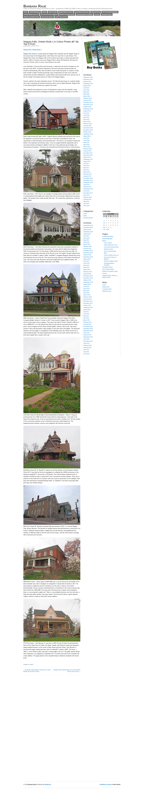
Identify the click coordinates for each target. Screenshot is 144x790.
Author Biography (35, 12)
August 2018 (87, 136)
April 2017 (86, 170)
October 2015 (87, 186)
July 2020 (86, 88)
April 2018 (86, 144)
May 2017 (86, 167)
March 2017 (86, 172)
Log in (104, 285)
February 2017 (87, 174)
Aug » (108, 229)
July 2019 (86, 113)
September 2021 (88, 77)
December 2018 (88, 128)
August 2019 (87, 111)
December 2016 (88, 178)
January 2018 (87, 151)
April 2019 (86, 119)
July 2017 (86, 163)
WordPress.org (106, 291)
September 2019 (88, 109)
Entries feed (105, 287)
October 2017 (87, 157)
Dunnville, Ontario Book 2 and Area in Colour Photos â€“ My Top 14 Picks (37, 670)
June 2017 (86, 165)
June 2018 (86, 140)
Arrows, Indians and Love (31, 14)
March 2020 (86, 96)
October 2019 (87, 107)
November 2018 (88, 130)
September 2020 (88, 83)
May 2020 (86, 92)
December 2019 (88, 102)
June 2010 (86, 205)
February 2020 (87, 98)
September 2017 (88, 159)
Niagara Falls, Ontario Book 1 (32, 49)
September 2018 (88, 134)
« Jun (104, 229)
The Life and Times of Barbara (49, 14)
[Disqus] (51, 701)
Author (31, 664)
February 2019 (87, 123)
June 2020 (86, 90)
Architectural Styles (107, 236)
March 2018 (86, 146)
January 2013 (87, 199)
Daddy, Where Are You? (65, 12)
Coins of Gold (53, 12)
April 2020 (86, 94)
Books (44, 12)
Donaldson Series (107, 14)
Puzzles (97, 14)
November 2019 (88, 104)
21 (104, 225)
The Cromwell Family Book (109, 12)
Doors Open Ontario (47, 16)
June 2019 (86, 115)
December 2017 (88, 153)
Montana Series (95, 12)
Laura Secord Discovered (82, 12)
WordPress (47, 784)
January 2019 (87, 125)
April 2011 (86, 201)
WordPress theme (106, 784)
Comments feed (106, 289)
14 (104, 222)
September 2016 (88, 182)
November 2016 (88, 180)
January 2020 (87, 100)
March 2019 (86, 121)
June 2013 (86, 195)
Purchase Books (88, 218)
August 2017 (87, 161)
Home (25, 12)
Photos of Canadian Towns (31, 16)
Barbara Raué (34, 6)
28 (104, 227)
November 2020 (88, 79)
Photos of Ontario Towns (67, 14)
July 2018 (86, 138)
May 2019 (86, 117)
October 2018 (87, 132)
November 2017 (88, 155)
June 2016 (86, 184)
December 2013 (88, 193)
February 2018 (87, 149)
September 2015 (88, 189)
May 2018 (86, 142)
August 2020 (87, 85)
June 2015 (86, 191)
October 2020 (87, 81)
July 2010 (86, 203)
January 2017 (87, 176)
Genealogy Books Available (84, 14)
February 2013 (87, 197)
